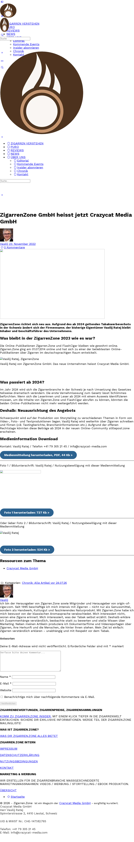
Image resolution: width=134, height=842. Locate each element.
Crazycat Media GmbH (22, 568)
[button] (67, 840)
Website (5, 690)
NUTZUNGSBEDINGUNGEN (19, 761)
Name (5, 676)
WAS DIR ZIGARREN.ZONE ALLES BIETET (29, 736)
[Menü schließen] (2, 137)
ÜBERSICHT (8, 790)
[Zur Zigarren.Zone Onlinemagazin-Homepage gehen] (8, 16)
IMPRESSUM (8, 748)
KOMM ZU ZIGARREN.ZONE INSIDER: (25, 716)
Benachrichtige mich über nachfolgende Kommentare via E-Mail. (49, 697)
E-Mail (6, 683)
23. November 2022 (22, 244)
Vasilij (4, 244)
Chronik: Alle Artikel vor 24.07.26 (44, 582)
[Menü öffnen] (2, 15)
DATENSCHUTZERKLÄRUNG (19, 755)
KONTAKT (7, 767)
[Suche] (2, 35)
